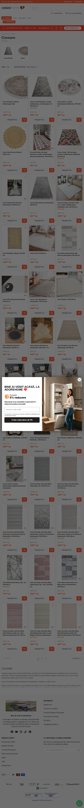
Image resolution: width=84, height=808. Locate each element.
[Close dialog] (79, 379)
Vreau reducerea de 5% (21, 420)
